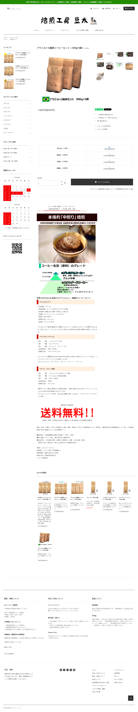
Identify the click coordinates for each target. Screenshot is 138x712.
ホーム (37, 30)
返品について (110, 189)
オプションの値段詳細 (97, 189)
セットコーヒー (14, 37)
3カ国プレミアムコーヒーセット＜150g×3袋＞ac (22, 67)
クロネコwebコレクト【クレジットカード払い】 (63, 608)
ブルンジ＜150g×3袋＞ (92, 497)
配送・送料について (98, 676)
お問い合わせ (99, 30)
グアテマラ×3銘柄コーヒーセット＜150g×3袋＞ (22, 53)
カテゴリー (48, 30)
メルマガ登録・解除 (82, 30)
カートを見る (118, 679)
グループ (64, 30)
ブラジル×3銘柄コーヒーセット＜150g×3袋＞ (22, 80)
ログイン (118, 8)
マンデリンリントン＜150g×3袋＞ (125, 498)
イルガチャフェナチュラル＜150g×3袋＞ (109, 498)
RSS (93, 692)
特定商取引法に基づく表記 (124, 189)
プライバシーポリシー (99, 685)
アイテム (130, 8)
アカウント (96, 8)
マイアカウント (119, 670)
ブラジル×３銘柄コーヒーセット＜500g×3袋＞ (45, 549)
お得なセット (13, 39)
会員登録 (107, 8)
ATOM (98, 692)
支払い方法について (98, 673)
